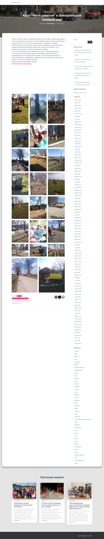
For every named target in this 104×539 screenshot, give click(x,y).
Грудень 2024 (77, 154)
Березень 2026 (77, 113)
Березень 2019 (77, 335)
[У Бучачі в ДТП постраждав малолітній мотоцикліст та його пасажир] (52, 490)
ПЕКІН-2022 (77, 424)
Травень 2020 (77, 302)
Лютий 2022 (77, 245)
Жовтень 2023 (77, 190)
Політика (76, 438)
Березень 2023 (77, 209)
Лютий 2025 (77, 149)
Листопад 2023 (77, 187)
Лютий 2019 (77, 337)
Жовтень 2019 (77, 321)
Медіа (75, 403)
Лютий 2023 (77, 212)
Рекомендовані (77, 446)
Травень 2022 (77, 236)
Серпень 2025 (77, 132)
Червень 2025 (77, 138)
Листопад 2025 (77, 124)
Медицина (76, 400)
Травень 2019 (77, 329)
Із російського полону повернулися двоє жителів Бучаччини (23, 505)
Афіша (76, 353)
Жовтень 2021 (77, 255)
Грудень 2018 (77, 343)
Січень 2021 (77, 280)
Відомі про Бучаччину (79, 367)
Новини (76, 414)
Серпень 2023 (77, 195)
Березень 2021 (77, 275)
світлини (76, 452)
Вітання (76, 373)
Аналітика (76, 351)
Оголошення (77, 416)
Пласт (75, 430)
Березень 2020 (77, 307)
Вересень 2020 (78, 291)
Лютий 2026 (77, 116)
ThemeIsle (90, 535)
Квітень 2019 (77, 332)
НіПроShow (77, 411)
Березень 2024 (77, 176)
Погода (76, 433)
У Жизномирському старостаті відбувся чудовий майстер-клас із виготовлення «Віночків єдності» (79, 505)
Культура (76, 397)
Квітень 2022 (77, 239)
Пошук (75, 39)
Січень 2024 (77, 182)
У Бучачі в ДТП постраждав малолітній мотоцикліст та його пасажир (51, 505)
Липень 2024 (77, 165)
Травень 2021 (77, 269)
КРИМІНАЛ (77, 394)
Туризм (76, 463)
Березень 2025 (77, 146)
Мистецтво (76, 405)
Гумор (75, 375)
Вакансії (76, 364)
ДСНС (75, 381)
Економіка (76, 383)
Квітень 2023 (77, 206)
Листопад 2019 (77, 318)
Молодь (76, 408)
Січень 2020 (77, 313)
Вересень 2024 (78, 160)
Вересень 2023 (78, 193)
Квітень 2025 (77, 143)
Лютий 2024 (77, 179)
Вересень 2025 (78, 130)
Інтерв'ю (76, 389)
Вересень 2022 (78, 225)
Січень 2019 (77, 340)
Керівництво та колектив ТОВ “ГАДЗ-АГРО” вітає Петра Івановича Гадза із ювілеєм (83, 53)
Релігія (76, 449)
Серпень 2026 (77, 100)
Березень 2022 (77, 242)
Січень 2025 (77, 152)
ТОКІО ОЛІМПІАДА (78, 460)
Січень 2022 (77, 247)
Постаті (76, 441)
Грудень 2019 (77, 316)
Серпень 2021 (77, 261)
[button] (38, 91)
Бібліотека (76, 356)
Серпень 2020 (77, 294)
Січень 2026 (77, 119)
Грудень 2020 (77, 283)
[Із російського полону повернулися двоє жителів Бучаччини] (24, 490)
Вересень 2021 (78, 258)
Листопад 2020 (77, 286)
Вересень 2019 (78, 324)
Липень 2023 (77, 198)
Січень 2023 (77, 214)
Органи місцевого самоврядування (20, 298)
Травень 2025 (77, 141)
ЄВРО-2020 (77, 386)
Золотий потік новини (26, 300)
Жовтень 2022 (77, 223)
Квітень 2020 (77, 305)
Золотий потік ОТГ (16, 303)
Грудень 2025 (77, 121)
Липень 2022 (77, 231)
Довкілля (76, 378)
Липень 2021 (77, 264)
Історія (76, 392)
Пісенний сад (77, 427)
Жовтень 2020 (77, 288)
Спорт (75, 457)
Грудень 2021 (77, 250)
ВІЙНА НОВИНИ (78, 370)
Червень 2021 (77, 266)
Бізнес (75, 359)
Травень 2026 (77, 108)
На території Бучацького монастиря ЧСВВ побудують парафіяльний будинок (82, 75)
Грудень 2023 (77, 184)
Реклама (76, 444)
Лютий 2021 (77, 277)
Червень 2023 (77, 201)
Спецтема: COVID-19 (79, 455)
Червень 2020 (77, 299)
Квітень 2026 (77, 110)
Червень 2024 (77, 168)
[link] (21, 63)
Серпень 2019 (77, 327)
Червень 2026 (77, 105)
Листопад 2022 (77, 220)
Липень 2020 (77, 296)
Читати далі (17, 520)
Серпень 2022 (77, 228)
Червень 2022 (77, 234)
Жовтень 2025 (77, 127)
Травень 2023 (77, 203)
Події (75, 435)
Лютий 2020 (77, 310)
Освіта (75, 422)
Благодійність (77, 362)
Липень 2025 (77, 135)
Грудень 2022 (77, 217)
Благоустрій (17, 300)
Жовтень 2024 (77, 157)
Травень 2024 (77, 171)
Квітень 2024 (77, 173)
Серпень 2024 (77, 162)
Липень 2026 (77, 102)
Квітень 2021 (77, 272)
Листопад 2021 (77, 253)
